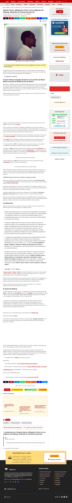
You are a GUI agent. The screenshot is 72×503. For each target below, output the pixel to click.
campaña (30, 293)
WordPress (40, 4)
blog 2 (14, 272)
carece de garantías (10, 136)
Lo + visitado (42, 478)
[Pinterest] (11, 18)
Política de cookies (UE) (45, 476)
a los (37, 366)
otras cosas (9, 479)
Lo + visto (58, 1)
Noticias (43, 1)
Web (19, 272)
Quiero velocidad (59, 137)
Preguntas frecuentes (59, 50)
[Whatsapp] (22, 18)
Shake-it (17, 357)
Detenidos (6, 422)
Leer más (21, 476)
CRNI (7, 139)
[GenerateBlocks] (64, 497)
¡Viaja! (60, 11)
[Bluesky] (45, 18)
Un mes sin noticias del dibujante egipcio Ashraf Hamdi (9, 405)
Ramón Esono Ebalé (26, 422)
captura (18, 269)
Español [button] (60, 4)
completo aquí (34, 312)
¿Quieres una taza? (31, 389)
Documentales (21, 1)
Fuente (18, 124)
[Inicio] (8, 4)
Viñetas (37, 1)
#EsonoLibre (30, 150)
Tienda (25, 4)
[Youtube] (13, 482)
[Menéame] (33, 18)
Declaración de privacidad (45, 471)
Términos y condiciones (45, 473)
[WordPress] (10, 482)
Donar (7, 389)
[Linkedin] (5, 482)
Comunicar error (18, 389)
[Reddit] (28, 18)
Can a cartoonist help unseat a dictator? (27, 363)
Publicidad (42, 480)
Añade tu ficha (60, 61)
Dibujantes (30, 1)
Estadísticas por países (60, 473)
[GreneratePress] (62, 497)
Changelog (57, 484)
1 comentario (28, 13)
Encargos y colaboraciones (61, 471)
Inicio (12, 4)
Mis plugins (57, 482)
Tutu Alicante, (18, 293)
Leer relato (7, 269)
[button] (65, 1)
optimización (22, 479)
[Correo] (5, 18)
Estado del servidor (59, 476)
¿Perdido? (18, 4)
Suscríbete (43, 389)
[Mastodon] (39, 18)
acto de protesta (30, 151)
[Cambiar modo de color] (63, 1)
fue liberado (32, 65)
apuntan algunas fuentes (12, 181)
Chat (53, 4)
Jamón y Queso (7, 272)
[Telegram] (17, 18)
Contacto (47, 4)
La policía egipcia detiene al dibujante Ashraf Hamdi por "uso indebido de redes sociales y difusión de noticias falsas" (25, 409)
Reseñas (13, 1)
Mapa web (57, 480)
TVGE (4, 124)
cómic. (15, 315)
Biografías (50, 1)
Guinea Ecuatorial (15, 422)
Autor (7, 1)
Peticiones (32, 4)
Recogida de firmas (8, 369)
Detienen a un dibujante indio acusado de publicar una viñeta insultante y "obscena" (40, 406)
